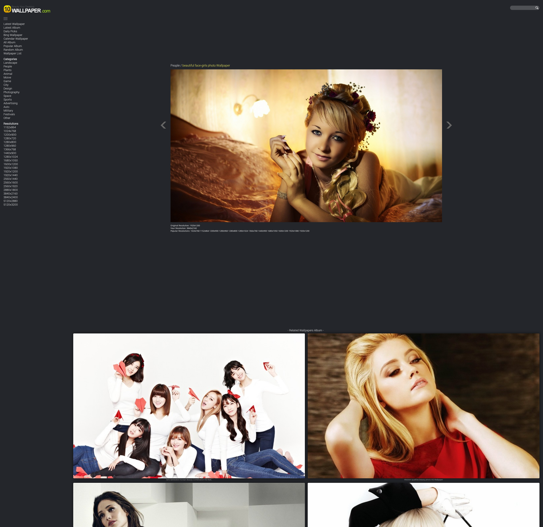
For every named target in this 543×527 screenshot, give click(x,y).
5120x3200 (11, 204)
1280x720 (10, 138)
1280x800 (10, 142)
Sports (8, 99)
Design (8, 88)
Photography (12, 92)
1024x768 (10, 131)
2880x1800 (11, 190)
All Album (9, 42)
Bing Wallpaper (13, 35)
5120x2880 (11, 201)
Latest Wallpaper (14, 24)
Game (7, 81)
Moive (7, 77)
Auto (6, 107)
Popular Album (13, 46)
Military (8, 110)
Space (7, 96)
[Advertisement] (306, 41)
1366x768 (10, 149)
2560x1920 (11, 186)
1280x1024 (11, 156)
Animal (8, 73)
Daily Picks (10, 31)
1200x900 (10, 134)
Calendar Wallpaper (16, 38)
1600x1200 (11, 164)
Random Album (13, 49)
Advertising (11, 103)
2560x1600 (11, 182)
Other (7, 118)
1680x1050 (11, 160)
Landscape (10, 62)
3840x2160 (11, 193)
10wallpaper (36, 7)
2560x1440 (11, 179)
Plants (7, 70)
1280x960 (10, 145)
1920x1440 (11, 175)
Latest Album (12, 27)
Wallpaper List (12, 53)
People (8, 66)
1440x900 (10, 153)
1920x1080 (11, 167)
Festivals (9, 114)
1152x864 (10, 127)
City (6, 85)
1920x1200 (11, 171)
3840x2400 (11, 197)
